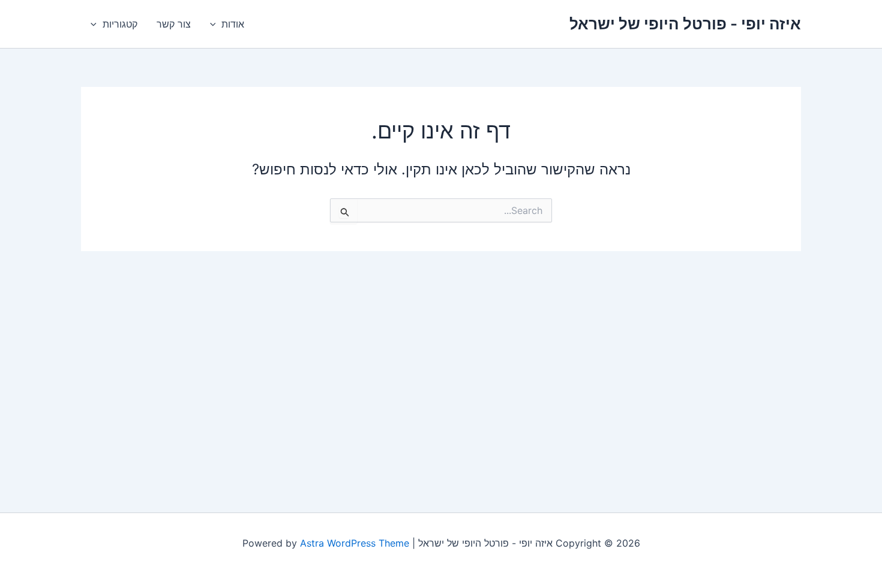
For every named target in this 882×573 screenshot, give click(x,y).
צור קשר (174, 24)
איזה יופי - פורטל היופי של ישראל (685, 23)
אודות (232, 24)
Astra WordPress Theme (354, 543)
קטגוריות (120, 24)
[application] (216, 24)
